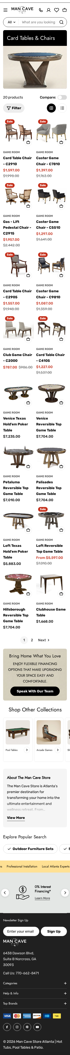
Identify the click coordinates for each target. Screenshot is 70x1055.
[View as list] (62, 108)
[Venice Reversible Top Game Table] (51, 393)
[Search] (61, 22)
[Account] (48, 10)
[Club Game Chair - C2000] (18, 329)
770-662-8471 (27, 973)
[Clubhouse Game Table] (51, 584)
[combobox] (35, 22)
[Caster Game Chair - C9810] (51, 265)
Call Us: (9, 973)
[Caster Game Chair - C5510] (51, 196)
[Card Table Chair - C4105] (51, 329)
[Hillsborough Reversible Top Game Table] (18, 584)
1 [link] (24, 640)
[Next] (65, 893)
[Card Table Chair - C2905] (18, 265)
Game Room (11, 152)
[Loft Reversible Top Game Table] (51, 520)
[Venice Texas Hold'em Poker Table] (18, 393)
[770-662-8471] (40, 10)
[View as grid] (51, 108)
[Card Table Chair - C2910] (18, 132)
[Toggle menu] (5, 10)
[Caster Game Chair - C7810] (51, 132)
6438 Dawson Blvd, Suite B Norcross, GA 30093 (19, 959)
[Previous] (5, 893)
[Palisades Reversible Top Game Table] (51, 457)
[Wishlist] (56, 10)
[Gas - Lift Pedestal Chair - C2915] (18, 196)
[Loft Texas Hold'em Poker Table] (18, 520)
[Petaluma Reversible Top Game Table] (18, 457)
